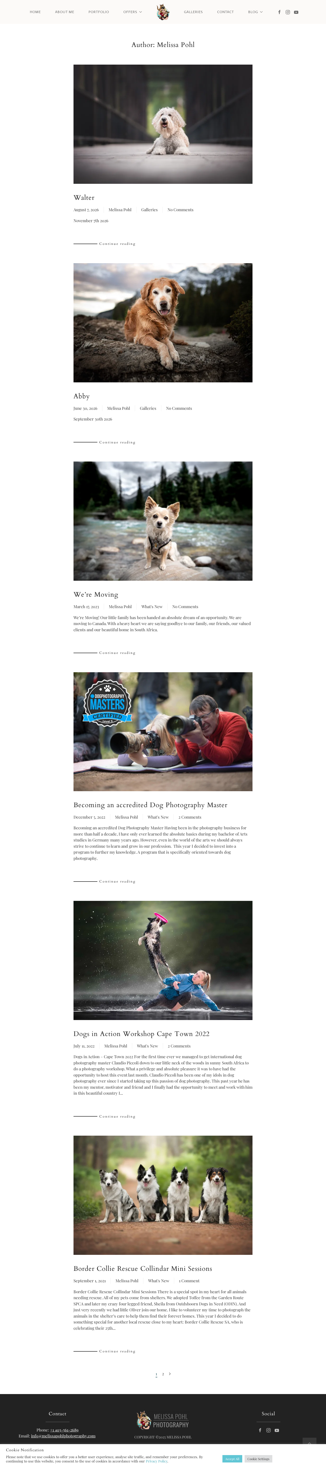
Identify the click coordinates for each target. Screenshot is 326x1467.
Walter (84, 197)
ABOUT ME (64, 12)
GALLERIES (193, 12)
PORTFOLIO (99, 12)
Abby (82, 396)
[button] (309, 1444)
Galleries (149, 209)
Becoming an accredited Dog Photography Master (150, 805)
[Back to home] (163, 12)
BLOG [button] (253, 12)
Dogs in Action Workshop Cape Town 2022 (142, 1033)
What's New (152, 606)
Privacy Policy (156, 1461)
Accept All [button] (232, 1459)
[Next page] (170, 1374)
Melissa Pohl (120, 209)
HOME (35, 12)
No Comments (181, 210)
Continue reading (117, 243)
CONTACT (225, 12)
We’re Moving (96, 594)
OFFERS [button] (130, 12)
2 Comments (190, 817)
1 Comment (189, 1281)
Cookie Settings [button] (258, 1459)
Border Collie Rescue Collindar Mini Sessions (143, 1268)
